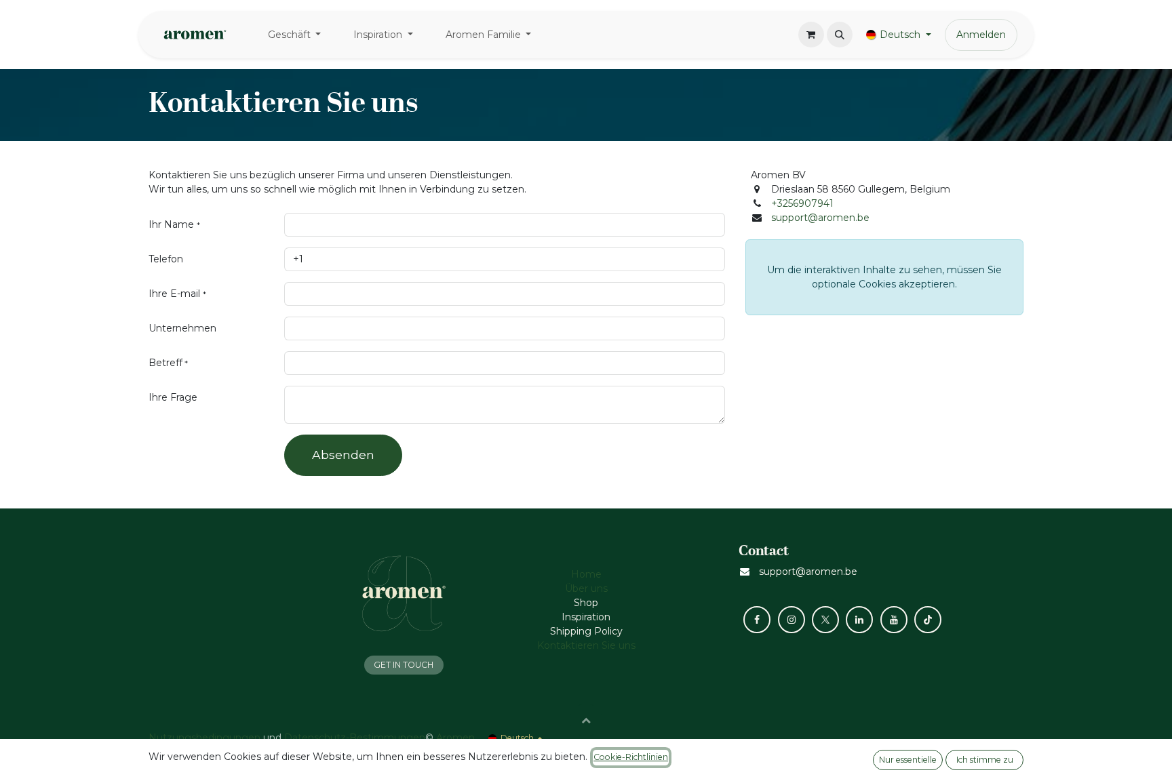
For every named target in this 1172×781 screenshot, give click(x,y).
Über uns (586, 588)
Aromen (455, 738)
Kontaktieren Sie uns (586, 645)
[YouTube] (893, 619)
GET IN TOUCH (403, 665)
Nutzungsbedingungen (204, 738)
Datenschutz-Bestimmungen (354, 738)
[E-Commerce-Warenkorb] (811, 34)
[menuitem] (295, 34)
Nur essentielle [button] (908, 760)
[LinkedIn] (859, 619)
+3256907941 (802, 203)
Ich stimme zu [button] (984, 760)
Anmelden (981, 34)
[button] (840, 34)
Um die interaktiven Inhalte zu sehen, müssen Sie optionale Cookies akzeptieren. (884, 277)
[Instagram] (791, 619)
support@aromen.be (820, 218)
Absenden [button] (343, 454)
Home (586, 574)
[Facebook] (756, 619)
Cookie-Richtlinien (630, 757)
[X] (825, 619)
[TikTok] (927, 619)
